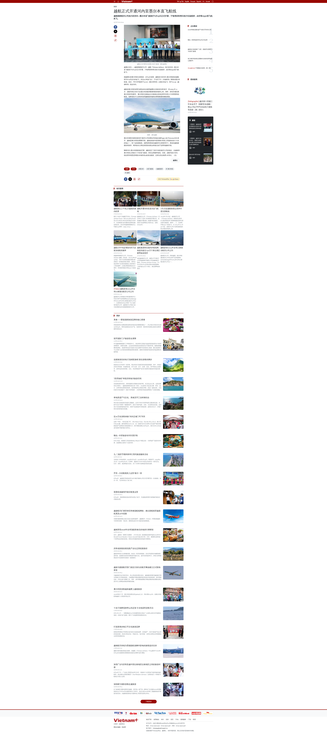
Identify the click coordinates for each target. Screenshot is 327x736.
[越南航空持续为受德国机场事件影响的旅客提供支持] (173, 651)
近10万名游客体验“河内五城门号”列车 (129, 416)
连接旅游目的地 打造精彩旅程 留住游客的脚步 (133, 359)
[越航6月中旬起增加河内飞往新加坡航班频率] (125, 238)
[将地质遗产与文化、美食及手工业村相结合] (173, 403)
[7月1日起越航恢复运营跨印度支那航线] (172, 198)
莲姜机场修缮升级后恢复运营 (126, 492)
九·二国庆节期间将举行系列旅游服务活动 (131, 454)
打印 (115, 36)
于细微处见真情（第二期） (203, 68)
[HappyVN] (207, 713)
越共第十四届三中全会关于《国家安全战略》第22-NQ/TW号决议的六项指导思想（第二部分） (200, 105)
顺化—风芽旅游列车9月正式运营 (197, 40)
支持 (167, 719)
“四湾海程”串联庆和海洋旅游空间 (127, 378)
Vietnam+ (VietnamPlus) (127, 1)
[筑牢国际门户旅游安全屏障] (173, 344)
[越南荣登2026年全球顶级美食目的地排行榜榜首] (173, 535)
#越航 (127, 169)
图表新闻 (193, 79)
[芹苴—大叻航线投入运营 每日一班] (173, 478)
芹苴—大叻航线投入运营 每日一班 (128, 473)
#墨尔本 (141, 169)
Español (199, 1)
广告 (189, 719)
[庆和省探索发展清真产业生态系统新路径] (173, 554)
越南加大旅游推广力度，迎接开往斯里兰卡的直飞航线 (200, 50)
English (187, 1)
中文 (203, 1)
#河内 (133, 169)
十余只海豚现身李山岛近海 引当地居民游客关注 (133, 608)
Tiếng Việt (180, 1)
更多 (118, 316)
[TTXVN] (118, 713)
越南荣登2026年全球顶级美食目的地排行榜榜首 (134, 530)
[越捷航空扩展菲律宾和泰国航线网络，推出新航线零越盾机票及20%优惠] (173, 516)
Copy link (115, 40)
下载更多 (149, 701)
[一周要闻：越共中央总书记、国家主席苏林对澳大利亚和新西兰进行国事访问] (208, 141)
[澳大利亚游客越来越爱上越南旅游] (173, 594)
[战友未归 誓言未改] (208, 158)
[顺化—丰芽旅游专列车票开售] (173, 441)
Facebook (115, 27)
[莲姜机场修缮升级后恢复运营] (173, 497)
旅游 (115, 6)
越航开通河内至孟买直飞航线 (148, 210)
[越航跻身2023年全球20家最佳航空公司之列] (172, 238)
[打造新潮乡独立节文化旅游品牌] (173, 632)
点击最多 (193, 26)
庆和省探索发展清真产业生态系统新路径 (130, 548)
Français (192, 1)
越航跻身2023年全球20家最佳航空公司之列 (172, 249)
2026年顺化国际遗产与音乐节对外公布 (199, 29)
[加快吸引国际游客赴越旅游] (173, 689)
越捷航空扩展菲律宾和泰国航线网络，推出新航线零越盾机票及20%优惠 (137, 512)
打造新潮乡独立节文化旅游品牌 (127, 627)
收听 (194, 131)
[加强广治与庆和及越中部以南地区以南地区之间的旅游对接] (173, 670)
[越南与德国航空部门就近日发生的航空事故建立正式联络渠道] (173, 573)
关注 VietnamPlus (163, 179)
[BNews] (141, 713)
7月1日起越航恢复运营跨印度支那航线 (171, 210)
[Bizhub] (149, 713)
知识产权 (148, 719)
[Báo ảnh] (196, 713)
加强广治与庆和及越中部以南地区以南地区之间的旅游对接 (137, 665)
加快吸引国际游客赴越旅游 (125, 684)
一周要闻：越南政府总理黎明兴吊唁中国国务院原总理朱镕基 (195, 126)
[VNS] (160, 713)
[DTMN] (184, 713)
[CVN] (172, 713)
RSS (162, 719)
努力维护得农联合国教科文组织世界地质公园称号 (200, 60)
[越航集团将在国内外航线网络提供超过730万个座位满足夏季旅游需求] (148, 238)
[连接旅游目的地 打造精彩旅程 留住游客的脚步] (173, 365)
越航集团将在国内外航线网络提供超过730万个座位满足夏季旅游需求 (148, 250)
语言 (172, 719)
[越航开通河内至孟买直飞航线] (148, 198)
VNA (177, 719)
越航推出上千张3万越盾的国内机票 (125, 210)
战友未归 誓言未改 (194, 154)
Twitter (115, 31)
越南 (128, 173)
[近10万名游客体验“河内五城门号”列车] (173, 422)
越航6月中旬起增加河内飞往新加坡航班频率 (125, 249)
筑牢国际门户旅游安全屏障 (125, 338)
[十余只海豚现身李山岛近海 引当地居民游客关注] (173, 613)
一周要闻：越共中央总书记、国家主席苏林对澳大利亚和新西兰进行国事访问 (195, 141)
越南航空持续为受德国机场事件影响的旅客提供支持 (135, 646)
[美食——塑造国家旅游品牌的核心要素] (173, 325)
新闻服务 (183, 719)
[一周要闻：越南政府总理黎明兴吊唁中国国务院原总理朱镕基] (208, 127)
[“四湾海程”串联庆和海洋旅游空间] (173, 384)
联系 (194, 719)
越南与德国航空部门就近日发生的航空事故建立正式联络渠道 (137, 568)
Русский (208, 1)
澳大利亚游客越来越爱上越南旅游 (128, 589)
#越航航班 (159, 169)
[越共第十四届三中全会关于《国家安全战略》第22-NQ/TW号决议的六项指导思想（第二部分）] (200, 90)
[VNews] (126, 713)
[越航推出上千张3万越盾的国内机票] (125, 198)
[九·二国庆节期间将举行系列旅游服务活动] (173, 460)
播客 (193, 120)
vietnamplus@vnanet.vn (160, 728)
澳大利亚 (170, 169)
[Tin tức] (133, 713)
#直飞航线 (150, 169)
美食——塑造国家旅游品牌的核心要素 (129, 320)
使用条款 (156, 719)
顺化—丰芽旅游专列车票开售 (126, 435)
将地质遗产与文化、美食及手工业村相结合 (131, 397)
